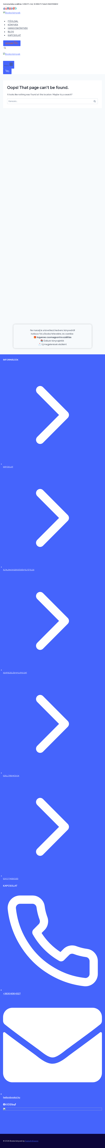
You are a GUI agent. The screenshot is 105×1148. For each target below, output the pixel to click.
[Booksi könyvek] (52, 15)
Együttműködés (10, 879)
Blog (11, 31)
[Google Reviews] (14, 8)
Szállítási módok (11, 776)
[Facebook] (4, 8)
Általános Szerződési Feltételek (18, 570)
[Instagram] (8, 8)
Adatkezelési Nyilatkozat (15, 673)
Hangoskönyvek (18, 28)
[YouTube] (6, 8)
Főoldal (13, 21)
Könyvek (13, 24)
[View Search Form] (5, 48)
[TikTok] (16, 8)
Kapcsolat (14, 35)
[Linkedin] (12, 8)
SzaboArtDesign (31, 1141)
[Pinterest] (10, 8)
